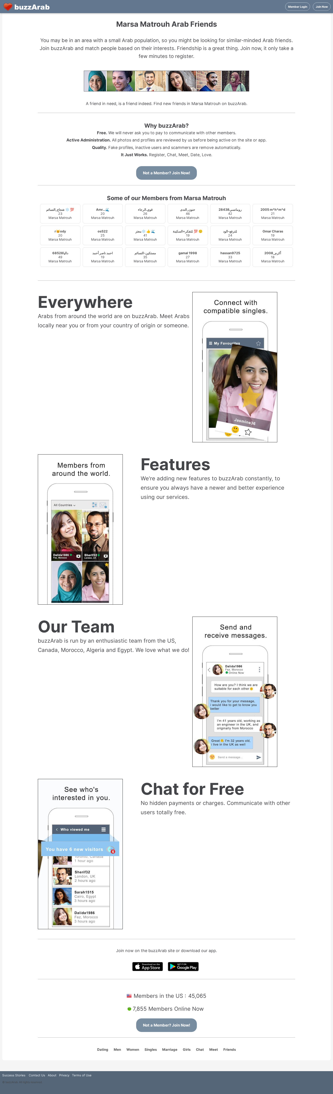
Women (132, 1049)
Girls (187, 1049)
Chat (200, 1049)
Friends (229, 1049)
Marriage (169, 1049)
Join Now (322, 6)
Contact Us (37, 1075)
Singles (151, 1049)
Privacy (64, 1075)
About (52, 1075)
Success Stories (13, 1075)
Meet (213, 1049)
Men (117, 1049)
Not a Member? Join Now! (166, 173)
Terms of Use (82, 1075)
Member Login (297, 6)
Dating (102, 1049)
